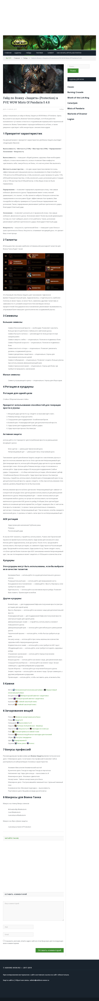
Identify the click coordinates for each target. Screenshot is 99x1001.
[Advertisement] (49, 17)
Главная (8, 53)
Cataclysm (72, 103)
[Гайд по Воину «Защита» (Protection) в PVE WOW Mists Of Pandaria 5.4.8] (33, 79)
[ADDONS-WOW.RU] (49, 42)
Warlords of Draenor (77, 113)
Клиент (51, 53)
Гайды (28, 53)
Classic (70, 87)
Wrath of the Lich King (78, 97)
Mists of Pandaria (75, 108)
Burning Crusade (75, 92)
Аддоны (17, 53)
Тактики (39, 53)
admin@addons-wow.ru (39, 980)
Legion (70, 119)
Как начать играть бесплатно (69, 53)
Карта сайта (8, 980)
